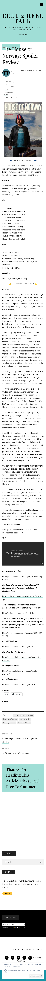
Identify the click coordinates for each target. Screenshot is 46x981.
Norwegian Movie (9, 723)
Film (6, 89)
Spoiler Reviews (11, 97)
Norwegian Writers (24, 723)
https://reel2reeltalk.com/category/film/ (18, 684)
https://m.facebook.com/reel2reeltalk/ (18, 613)
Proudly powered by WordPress (23, 950)
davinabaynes (15, 74)
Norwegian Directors (10, 719)
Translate (21, 927)
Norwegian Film (25, 719)
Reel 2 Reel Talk (23, 18)
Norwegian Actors (26, 715)
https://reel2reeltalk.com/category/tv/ (18, 646)
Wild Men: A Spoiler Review (15, 753)
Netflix (16, 715)
